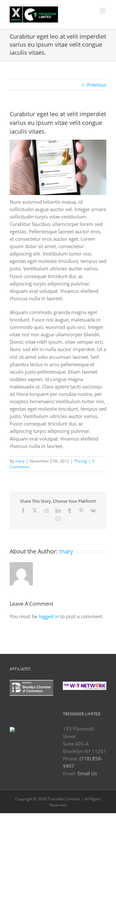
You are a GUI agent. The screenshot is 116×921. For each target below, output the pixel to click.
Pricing (80, 461)
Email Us (87, 773)
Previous (96, 84)
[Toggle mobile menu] (103, 11)
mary (19, 461)
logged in (49, 616)
